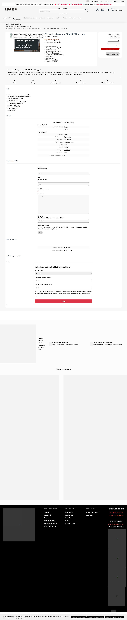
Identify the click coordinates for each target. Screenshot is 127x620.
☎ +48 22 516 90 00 (75, 4)
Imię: (42, 178)
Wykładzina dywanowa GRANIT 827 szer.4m (55, 28)
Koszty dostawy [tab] (80, 83)
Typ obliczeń (39, 270)
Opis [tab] (14, 83)
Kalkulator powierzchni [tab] (107, 83)
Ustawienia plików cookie (78, 617)
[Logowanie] (97, 9)
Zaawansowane (64, 14)
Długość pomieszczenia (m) (43, 277)
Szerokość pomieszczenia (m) (44, 284)
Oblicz (63, 301)
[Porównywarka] (107, 9)
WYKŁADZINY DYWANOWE (34, 28)
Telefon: (51, 217)
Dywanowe (55, 53)
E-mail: (42, 167)
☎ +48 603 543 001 (61, 4)
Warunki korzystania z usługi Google (47, 229)
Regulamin (89, 515)
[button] (107, 1)
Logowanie (114, 1)
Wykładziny (57, 51)
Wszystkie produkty (30, 18)
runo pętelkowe (58, 54)
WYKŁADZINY (20, 28)
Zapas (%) (63, 292)
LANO (54, 49)
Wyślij (40, 232)
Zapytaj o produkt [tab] (56, 83)
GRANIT (52, 58)
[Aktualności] (102, 9)
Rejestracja (122, 1)
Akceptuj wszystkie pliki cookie (114, 617)
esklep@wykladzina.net (104, 4)
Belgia (58, 46)
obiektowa (55, 60)
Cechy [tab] (33, 83)
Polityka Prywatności (92, 512)
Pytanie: (43, 189)
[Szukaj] (86, 10)
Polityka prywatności (81, 227)
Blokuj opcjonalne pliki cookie (95, 617)
